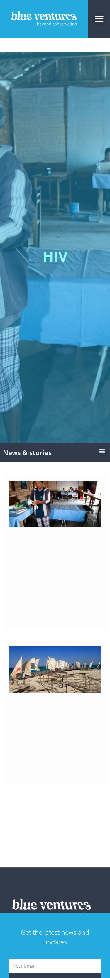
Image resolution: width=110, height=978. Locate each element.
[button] (99, 19)
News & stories (27, 452)
